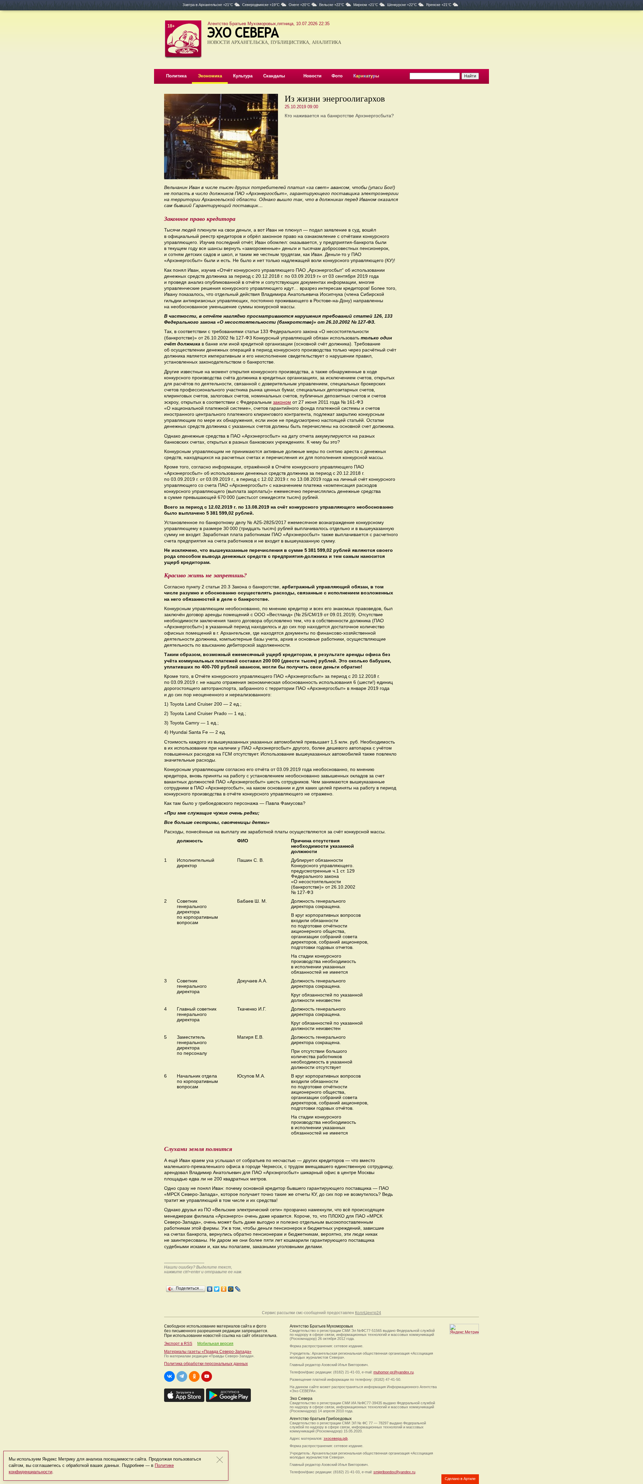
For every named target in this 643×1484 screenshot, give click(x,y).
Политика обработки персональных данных (206, 1363)
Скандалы (274, 75)
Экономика (210, 75)
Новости (312, 75)
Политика (176, 75)
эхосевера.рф (336, 1438)
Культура (243, 75)
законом (282, 402)
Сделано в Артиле (460, 1479)
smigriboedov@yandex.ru (394, 1472)
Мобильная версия (215, 1343)
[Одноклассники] (223, 1287)
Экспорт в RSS (178, 1343)
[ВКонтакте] (209, 1287)
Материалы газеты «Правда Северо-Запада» (208, 1351)
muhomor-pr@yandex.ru (393, 1372)
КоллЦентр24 (368, 1312)
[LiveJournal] (237, 1287)
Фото (337, 75)
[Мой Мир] (230, 1287)
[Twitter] (216, 1287)
